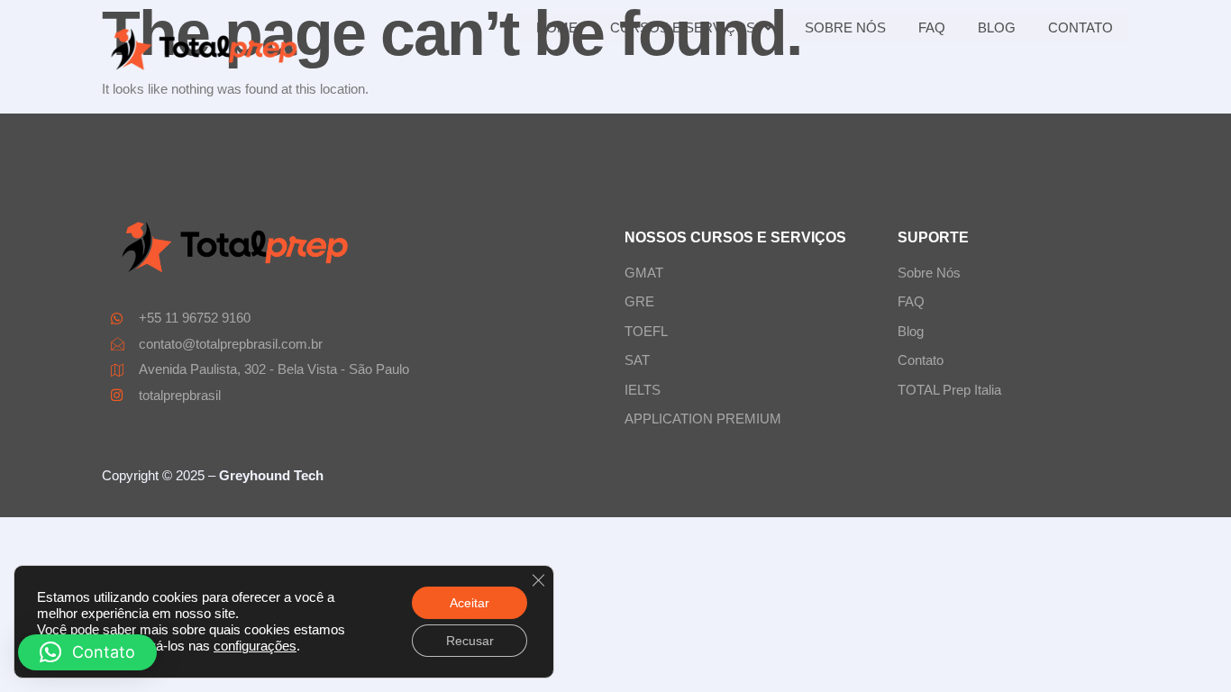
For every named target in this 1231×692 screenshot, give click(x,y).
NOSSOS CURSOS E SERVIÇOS (735, 237)
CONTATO (1080, 27)
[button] (87, 652)
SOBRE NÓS (845, 27)
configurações (255, 646)
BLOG (997, 27)
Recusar (470, 640)
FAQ (931, 27)
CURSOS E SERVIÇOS (682, 27)
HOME (557, 27)
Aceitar (469, 603)
